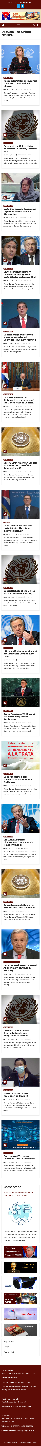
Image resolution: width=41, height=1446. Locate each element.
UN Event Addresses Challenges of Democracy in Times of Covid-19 (18, 842)
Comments (7, 522)
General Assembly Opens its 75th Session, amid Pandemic (19, 906)
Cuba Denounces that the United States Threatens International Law (17, 528)
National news (8, 331)
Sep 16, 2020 (9, 848)
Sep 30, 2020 (9, 406)
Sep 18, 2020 (9, 660)
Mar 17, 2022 (9, 89)
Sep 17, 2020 (9, 785)
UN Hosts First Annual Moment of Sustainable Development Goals (20, 654)
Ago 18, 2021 (9, 218)
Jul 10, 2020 (9, 1162)
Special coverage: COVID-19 (12, 962)
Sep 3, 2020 (9, 974)
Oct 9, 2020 (9, 343)
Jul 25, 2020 (9, 1039)
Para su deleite (9, 1352)
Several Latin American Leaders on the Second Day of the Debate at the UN (20, 465)
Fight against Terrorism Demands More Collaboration (19, 1157)
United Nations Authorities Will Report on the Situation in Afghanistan (20, 211)
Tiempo (6, 1347)
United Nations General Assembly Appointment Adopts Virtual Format (16, 1033)
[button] (34, 25)
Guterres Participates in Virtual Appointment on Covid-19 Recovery (20, 968)
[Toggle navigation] (18, 25)
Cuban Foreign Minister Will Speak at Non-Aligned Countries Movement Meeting (19, 337)
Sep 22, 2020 (9, 534)
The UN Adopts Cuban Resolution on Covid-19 (15, 1094)
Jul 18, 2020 (9, 1099)
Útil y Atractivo (9, 1341)
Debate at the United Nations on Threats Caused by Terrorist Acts (20, 149)
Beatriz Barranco (25, 848)
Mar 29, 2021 (9, 280)
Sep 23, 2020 (9, 471)
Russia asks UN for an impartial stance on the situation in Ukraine (20, 83)
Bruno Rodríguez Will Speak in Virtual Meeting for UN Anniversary (19, 717)
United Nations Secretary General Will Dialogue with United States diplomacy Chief (19, 274)
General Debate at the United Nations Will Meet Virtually (19, 592)
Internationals (8, 77)
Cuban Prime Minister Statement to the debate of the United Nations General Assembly (18, 401)
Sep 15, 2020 (9, 911)
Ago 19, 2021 (9, 155)
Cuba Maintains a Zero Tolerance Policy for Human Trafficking (18, 779)
